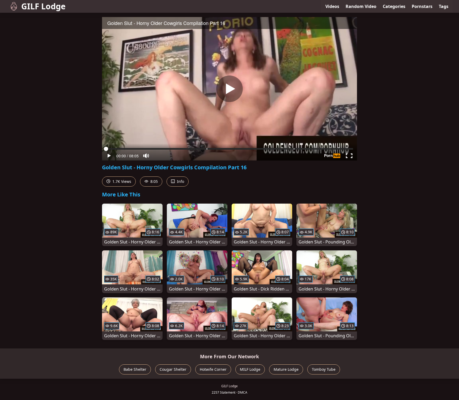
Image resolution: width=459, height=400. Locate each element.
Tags (443, 6)
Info (180, 181)
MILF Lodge (250, 369)
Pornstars (422, 6)
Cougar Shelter (173, 369)
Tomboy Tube (323, 369)
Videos (332, 6)
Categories (394, 6)
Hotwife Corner (213, 369)
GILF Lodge (43, 6)
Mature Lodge (286, 369)
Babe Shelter (135, 369)
